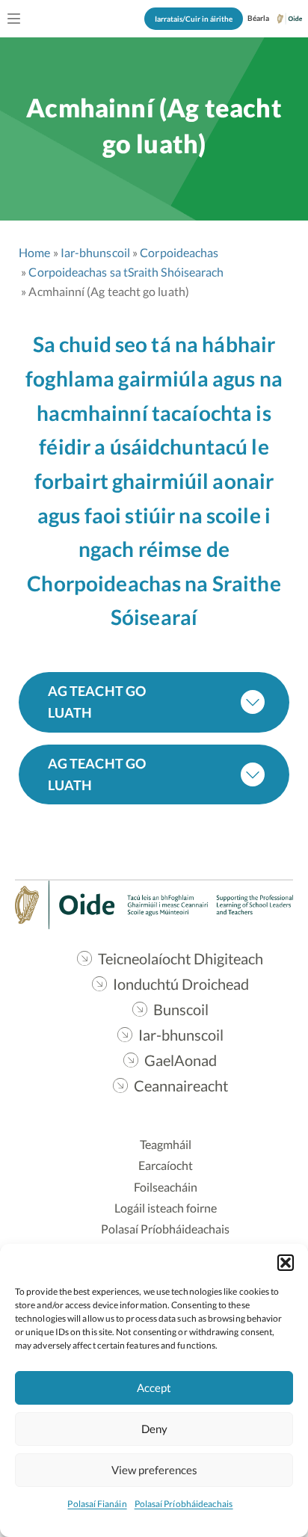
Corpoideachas (179, 252)
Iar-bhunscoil (95, 252)
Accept (154, 1387)
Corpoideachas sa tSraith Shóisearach (126, 272)
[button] (285, 1262)
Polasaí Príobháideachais (184, 1503)
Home (34, 252)
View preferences (154, 1469)
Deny (154, 1428)
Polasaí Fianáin (96, 1503)
